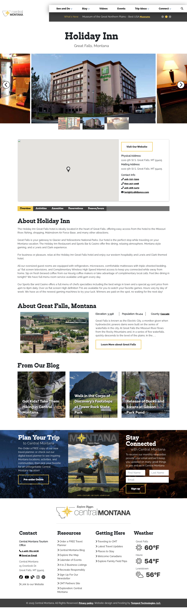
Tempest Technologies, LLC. (146, 603)
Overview (25, 208)
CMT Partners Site (69, 583)
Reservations (75, 208)
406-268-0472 (131, 188)
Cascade (164, 314)
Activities (41, 208)
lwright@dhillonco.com (136, 192)
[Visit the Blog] (32, 577)
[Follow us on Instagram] (38, 577)
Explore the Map (69, 555)
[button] (6, 84)
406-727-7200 (131, 179)
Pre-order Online (34, 479)
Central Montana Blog (72, 550)
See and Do (63, 8)
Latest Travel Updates (110, 546)
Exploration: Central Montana (69, 590)
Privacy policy (86, 603)
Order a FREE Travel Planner (69, 543)
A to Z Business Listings (73, 564)
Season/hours (96, 208)
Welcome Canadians (109, 556)
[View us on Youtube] (27, 577)
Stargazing (146, 16)
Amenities (57, 208)
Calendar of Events (70, 559)
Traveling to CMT (107, 541)
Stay (85, 8)
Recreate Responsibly (72, 569)
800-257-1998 (131, 183)
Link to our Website (32, 584)
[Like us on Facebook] (21, 577)
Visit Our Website (136, 146)
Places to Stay (105, 551)
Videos (103, 8)
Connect (164, 8)
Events (121, 8)
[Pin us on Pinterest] (43, 577)
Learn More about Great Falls (118, 344)
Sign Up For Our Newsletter (67, 576)
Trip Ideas (141, 8)
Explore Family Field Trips (112, 561)
